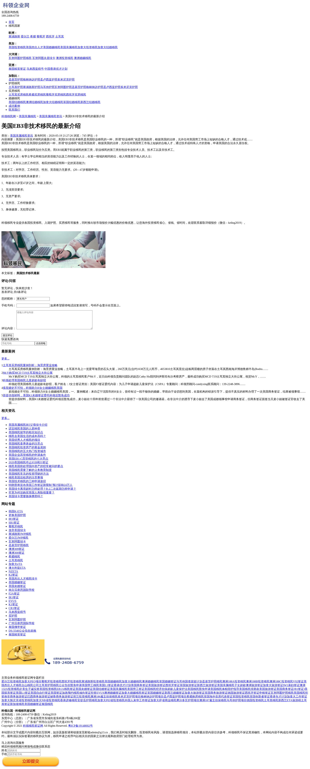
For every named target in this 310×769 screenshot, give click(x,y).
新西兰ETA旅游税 (289, 700)
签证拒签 (91, 692)
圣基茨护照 (16, 79)
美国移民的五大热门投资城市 (27, 451)
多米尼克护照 (66, 79)
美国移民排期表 (249, 688)
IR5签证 (14, 518)
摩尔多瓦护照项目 (187, 700)
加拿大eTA (15, 564)
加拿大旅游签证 (273, 685)
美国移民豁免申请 (198, 688)
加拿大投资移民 (88, 47)
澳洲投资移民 (64, 58)
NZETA (13, 571)
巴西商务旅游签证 (38, 696)
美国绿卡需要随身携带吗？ (26, 496)
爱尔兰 (25, 36)
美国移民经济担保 (155, 688)
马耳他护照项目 (237, 700)
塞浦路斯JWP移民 (20, 533)
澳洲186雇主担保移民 (104, 696)
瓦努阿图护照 (63, 87)
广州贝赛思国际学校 (21, 623)
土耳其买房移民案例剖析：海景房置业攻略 (30, 365)
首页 (11, 21)
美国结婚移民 (17, 102)
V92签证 (298, 681)
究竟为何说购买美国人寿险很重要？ (32, 492)
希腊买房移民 (37, 94)
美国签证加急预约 (62, 692)
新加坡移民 (17, 704)
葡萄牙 (41, 36)
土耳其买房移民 (19, 94)
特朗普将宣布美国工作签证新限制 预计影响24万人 (40, 484)
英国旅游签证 (188, 685)
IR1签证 (14, 597)
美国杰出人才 (34, 47)
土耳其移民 (16, 560)
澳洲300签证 (16, 552)
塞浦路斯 (14, 36)
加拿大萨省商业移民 (163, 700)
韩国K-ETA (16, 511)
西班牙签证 (172, 685)
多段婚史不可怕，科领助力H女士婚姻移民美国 (32, 387)
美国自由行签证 (40, 692)
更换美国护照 (17, 515)
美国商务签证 (139, 685)
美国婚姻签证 (17, 582)
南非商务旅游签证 (15, 696)
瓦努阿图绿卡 (17, 541)
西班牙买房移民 (76, 94)
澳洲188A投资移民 (234, 681)
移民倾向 (79, 692)
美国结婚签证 (101, 688)
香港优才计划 (122, 685)
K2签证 (13, 574)
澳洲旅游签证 (254, 685)
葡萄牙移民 (16, 526)
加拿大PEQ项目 (31, 681)
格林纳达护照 (31, 79)
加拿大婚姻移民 (132, 681)
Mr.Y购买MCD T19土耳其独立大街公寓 (28, 372)
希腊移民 (14, 556)
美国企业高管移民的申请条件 (27, 454)
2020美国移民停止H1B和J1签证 (28, 462)
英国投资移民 (241, 696)
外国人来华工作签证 (138, 700)
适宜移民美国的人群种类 (24, 428)
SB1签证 (14, 522)
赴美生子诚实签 (29, 688)
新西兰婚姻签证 (175, 692)
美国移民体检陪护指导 (224, 688)
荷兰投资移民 (81, 696)
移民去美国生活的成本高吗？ (27, 436)
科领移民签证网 (33, 725)
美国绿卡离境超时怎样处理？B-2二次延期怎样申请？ (42, 488)
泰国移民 (47, 704)
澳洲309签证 (16, 548)
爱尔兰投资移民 (11, 681)
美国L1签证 (106, 685)
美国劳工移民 (90, 685)
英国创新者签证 (260, 696)
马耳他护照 (47, 87)
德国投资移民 (255, 700)
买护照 (13, 615)
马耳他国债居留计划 (189, 681)
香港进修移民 (68, 700)
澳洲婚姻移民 (82, 58)
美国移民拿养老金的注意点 (26, 443)
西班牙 (50, 36)
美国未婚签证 (17, 586)
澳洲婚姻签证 (112, 692)
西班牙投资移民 (72, 681)
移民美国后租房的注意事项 (26, 477)
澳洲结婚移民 (34, 102)
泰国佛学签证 (17, 626)
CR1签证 (14, 608)
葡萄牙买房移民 (56, 94)
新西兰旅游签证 (207, 685)
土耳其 (59, 36)
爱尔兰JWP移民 (18, 537)
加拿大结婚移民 (108, 47)
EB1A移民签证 (66, 688)
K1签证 (13, 604)
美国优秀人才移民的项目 (24, 439)
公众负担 (64, 685)
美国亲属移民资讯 (50, 116)
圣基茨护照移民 (19, 545)
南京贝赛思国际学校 (21, 589)
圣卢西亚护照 (48, 79)
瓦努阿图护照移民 (20, 58)
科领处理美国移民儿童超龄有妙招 (24, 380)
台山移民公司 (30, 685)
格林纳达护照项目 (152, 696)
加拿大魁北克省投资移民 (17, 700)
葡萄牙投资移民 (51, 681)
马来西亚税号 (35, 68)
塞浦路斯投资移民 (93, 681)
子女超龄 (240, 685)
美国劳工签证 (135, 688)
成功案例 (14, 105)
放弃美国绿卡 (17, 530)
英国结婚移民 (71, 102)
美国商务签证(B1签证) (290, 688)
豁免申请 (76, 685)
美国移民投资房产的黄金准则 (27, 447)
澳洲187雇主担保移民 (213, 700)
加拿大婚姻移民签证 (134, 692)
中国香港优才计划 (55, 68)
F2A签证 (14, 593)
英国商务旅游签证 (216, 692)
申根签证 (265, 692)
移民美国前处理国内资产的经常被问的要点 (36, 466)
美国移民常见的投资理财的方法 (29, 473)
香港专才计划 (278, 696)
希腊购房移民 (195, 696)
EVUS (12, 600)
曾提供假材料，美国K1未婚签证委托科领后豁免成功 (36, 395)
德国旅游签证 (236, 692)
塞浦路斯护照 (31, 87)
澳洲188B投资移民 (257, 681)
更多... (5, 358)
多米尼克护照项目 (129, 696)
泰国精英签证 (17, 68)
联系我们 (14, 109)
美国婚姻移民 (51, 47)
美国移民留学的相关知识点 (26, 432)
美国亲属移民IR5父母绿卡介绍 (28, 424)
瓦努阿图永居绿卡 (43, 58)
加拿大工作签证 (297, 696)
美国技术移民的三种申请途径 (27, 481)
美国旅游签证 (156, 685)
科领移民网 (8, 116)
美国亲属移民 (69, 47)
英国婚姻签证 (167, 681)
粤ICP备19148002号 (80, 725)
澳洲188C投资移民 (281, 681)
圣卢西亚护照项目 (175, 696)
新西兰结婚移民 (90, 102)
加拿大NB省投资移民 (46, 700)
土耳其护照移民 (49, 685)
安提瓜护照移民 (87, 700)
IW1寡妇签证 (291, 685)
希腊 (33, 36)
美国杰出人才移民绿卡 (23, 578)
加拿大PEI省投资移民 (111, 700)
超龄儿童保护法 (177, 688)
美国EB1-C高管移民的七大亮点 (28, 458)
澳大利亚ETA (17, 567)
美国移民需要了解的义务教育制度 (30, 469)
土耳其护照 (16, 87)
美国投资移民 (17, 47)
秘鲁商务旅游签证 (61, 696)
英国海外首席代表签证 (218, 696)
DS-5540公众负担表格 (22, 630)
